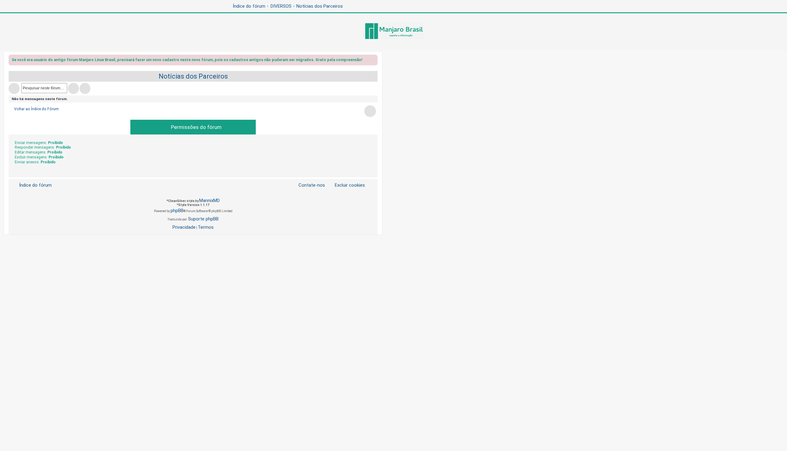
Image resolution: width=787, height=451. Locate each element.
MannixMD (209, 200)
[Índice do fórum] (393, 32)
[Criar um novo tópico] (14, 88)
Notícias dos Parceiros (193, 76)
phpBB (177, 210)
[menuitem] (346, 185)
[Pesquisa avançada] (85, 88)
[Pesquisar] (73, 88)
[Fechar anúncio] (373, 61)
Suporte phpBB (203, 219)
